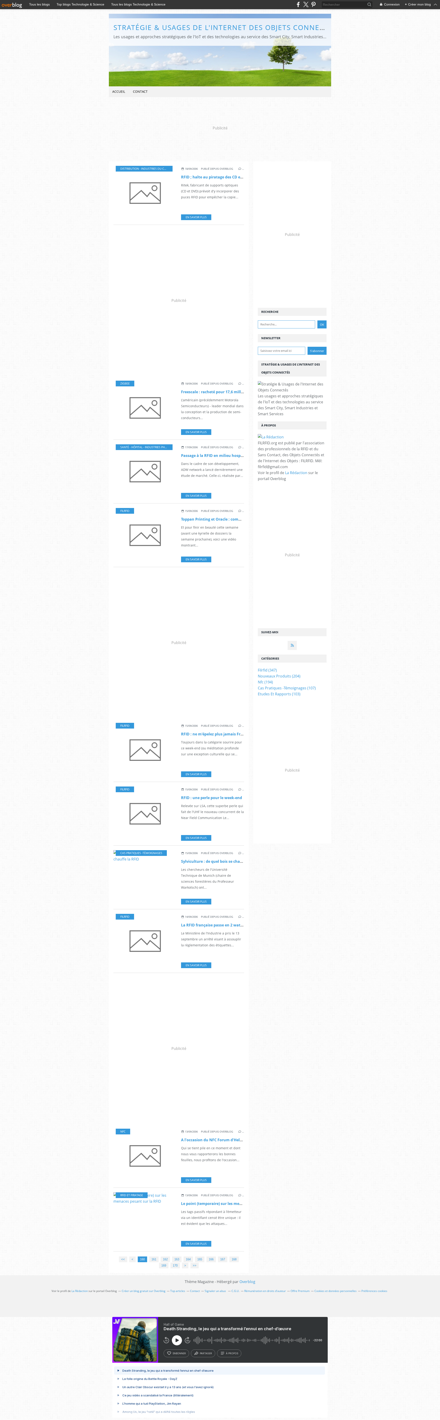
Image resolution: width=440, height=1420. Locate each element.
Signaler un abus (216, 1291)
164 (188, 1259)
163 (176, 1259)
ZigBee (125, 383)
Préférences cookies (374, 1291)
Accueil (118, 91)
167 (222, 1259)
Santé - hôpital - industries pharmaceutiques (154, 447)
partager (206, 1353)
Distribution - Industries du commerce (149, 169)
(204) (279, 676)
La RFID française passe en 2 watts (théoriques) (224, 925)
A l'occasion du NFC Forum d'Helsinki (215, 1139)
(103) (279, 693)
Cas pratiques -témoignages (141, 853)
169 (163, 1265)
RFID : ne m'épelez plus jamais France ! (216, 734)
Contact (140, 91)
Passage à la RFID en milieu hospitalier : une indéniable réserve (238, 455)
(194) (265, 682)
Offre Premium (300, 1291)
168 (234, 1259)
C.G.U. (235, 1291)
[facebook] (298, 4)
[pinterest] (313, 4)
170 (175, 1265)
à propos (232, 1353)
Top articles (177, 1291)
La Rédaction (296, 472)
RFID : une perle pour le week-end (211, 797)
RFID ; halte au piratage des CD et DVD (215, 177)
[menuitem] (119, 91)
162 (165, 1259)
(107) (287, 688)
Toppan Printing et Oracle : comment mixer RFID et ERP (231, 519)
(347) (267, 670)
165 (199, 1259)
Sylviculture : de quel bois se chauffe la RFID (221, 861)
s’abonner (179, 1353)
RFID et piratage (131, 1195)
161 (153, 1259)
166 (211, 1259)
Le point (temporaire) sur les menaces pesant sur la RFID (232, 1203)
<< (123, 1259)
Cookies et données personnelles (335, 1291)
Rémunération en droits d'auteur (265, 1291)
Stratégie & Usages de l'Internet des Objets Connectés (225, 27)
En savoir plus (196, 217)
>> (194, 1265)
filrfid (124, 511)
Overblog (247, 1281)
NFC (123, 1131)
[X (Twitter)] (306, 4)
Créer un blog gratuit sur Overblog (143, 1291)
